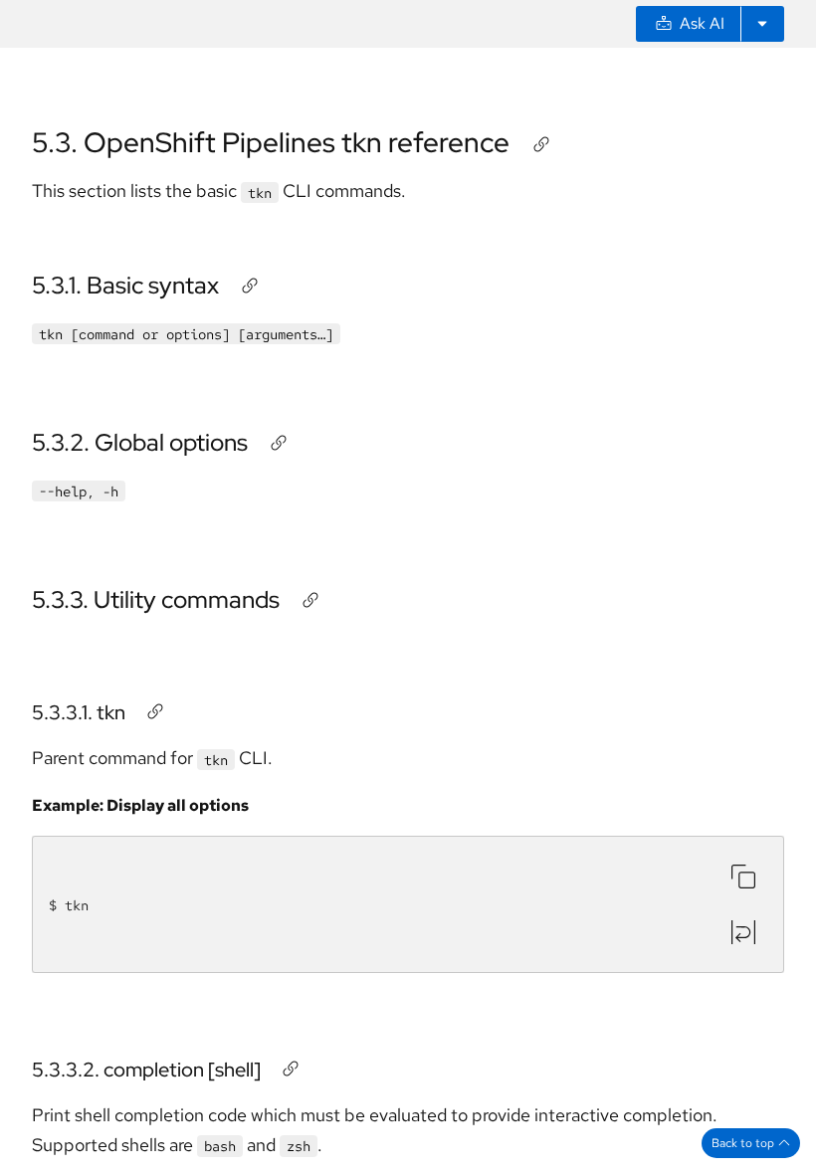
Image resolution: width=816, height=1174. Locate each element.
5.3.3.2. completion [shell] (146, 1069)
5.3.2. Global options (140, 442)
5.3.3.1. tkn (78, 712)
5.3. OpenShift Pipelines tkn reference (271, 142)
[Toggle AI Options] (762, 24)
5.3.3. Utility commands (156, 599)
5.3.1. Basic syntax (125, 285)
